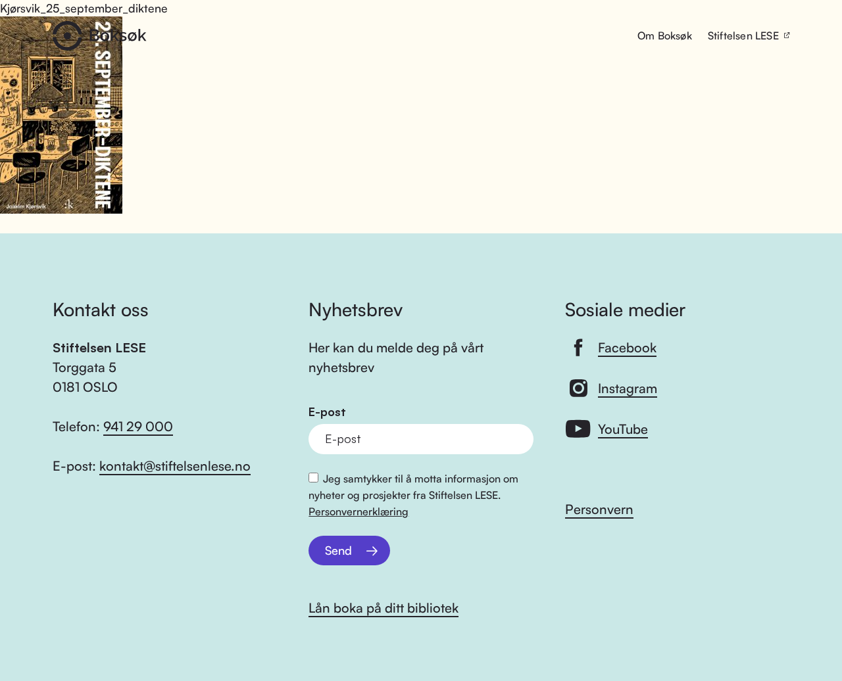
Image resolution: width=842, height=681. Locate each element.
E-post (327, 412)
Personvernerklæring (359, 511)
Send (338, 550)
